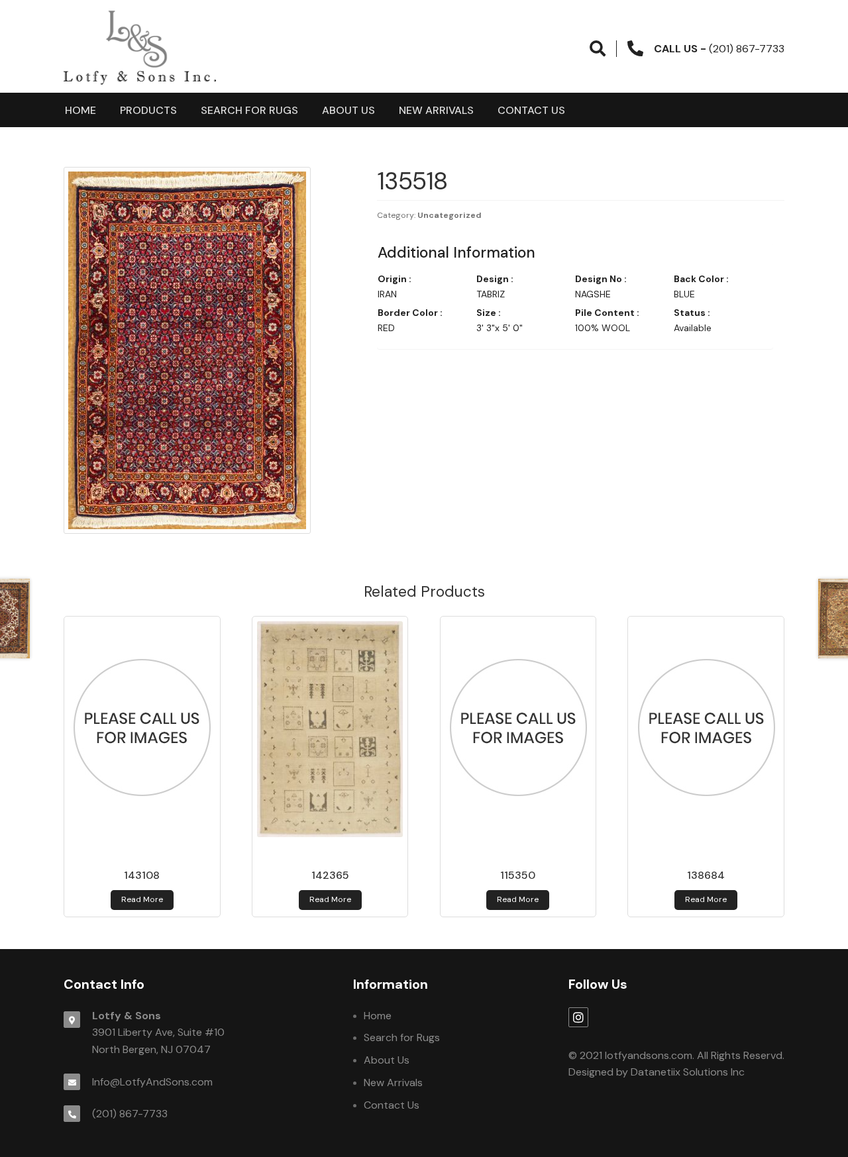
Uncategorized (449, 215)
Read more (142, 899)
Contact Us (531, 110)
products (148, 110)
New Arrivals (436, 110)
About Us (348, 110)
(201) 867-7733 (130, 1114)
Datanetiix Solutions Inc (688, 1072)
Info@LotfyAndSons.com (152, 1082)
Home (80, 110)
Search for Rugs (249, 110)
